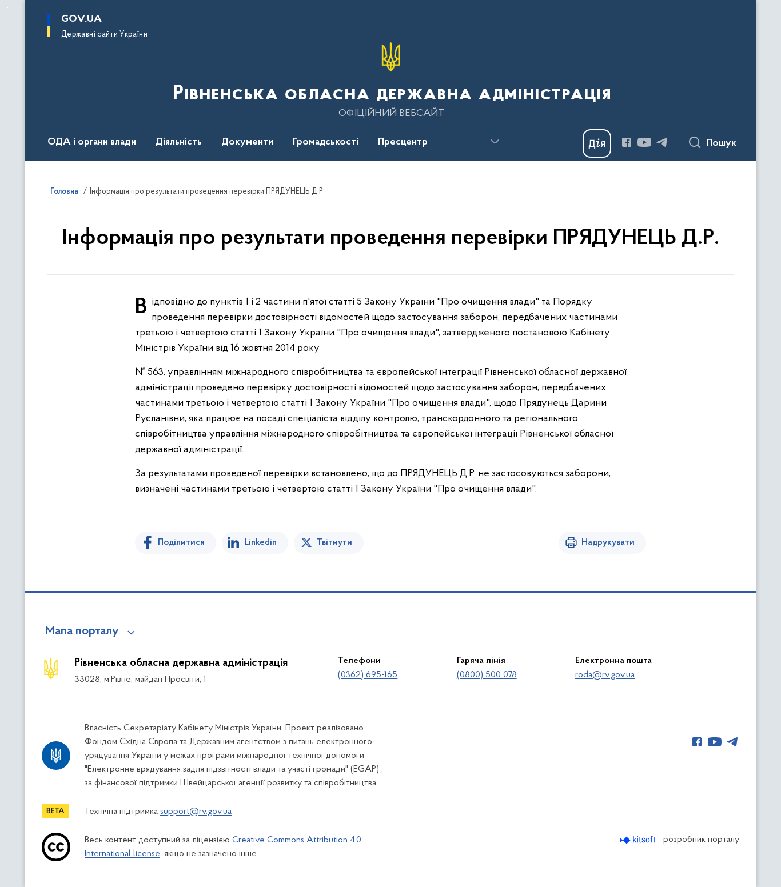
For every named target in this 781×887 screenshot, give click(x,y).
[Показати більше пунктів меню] (494, 141)
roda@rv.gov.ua (605, 675)
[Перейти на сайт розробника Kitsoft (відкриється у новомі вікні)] (639, 840)
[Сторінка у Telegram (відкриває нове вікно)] (662, 142)
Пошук (721, 143)
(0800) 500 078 (487, 675)
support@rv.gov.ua (196, 811)
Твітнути (334, 542)
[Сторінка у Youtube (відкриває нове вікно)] (644, 142)
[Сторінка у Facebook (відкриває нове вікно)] (626, 142)
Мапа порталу (82, 631)
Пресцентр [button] (403, 142)
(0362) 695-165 (367, 675)
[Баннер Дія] (597, 143)
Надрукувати (608, 542)
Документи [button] (247, 142)
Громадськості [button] (325, 142)
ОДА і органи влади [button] (91, 142)
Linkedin (261, 542)
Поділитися (181, 542)
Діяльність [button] (179, 142)
